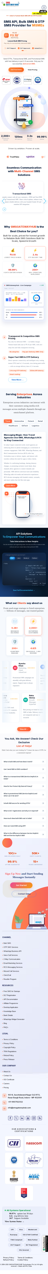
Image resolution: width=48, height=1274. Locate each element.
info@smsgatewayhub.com (19, 1111)
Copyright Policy (10, 1051)
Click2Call (7, 979)
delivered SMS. (29, 67)
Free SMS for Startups (12, 995)
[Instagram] (34, 1121)
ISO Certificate (9, 1083)
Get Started (21, 888)
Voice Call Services (11, 959)
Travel (7, 425)
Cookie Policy (22, 1263)
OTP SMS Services (11, 951)
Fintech (31, 425)
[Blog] (40, 1121)
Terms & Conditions (11, 1043)
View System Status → (14, 1225)
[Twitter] (16, 1121)
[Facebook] (10, 1121)
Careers (6, 1087)
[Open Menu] (44, 5)
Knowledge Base (10, 1015)
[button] (3, 204)
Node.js (26, 561)
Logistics (35, 429)
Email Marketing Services (13, 967)
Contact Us (8, 1079)
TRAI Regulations (10, 1055)
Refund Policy (9, 1059)
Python (34, 561)
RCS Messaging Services (13, 971)
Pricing (6, 1091)
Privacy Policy (9, 1047)
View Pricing (32, 73)
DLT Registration (10, 999)
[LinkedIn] (22, 1121)
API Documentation (11, 1003)
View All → (24, 732)
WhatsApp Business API (12, 955)
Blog (5, 1027)
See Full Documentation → (24, 594)
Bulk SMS (7, 947)
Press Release (9, 1063)
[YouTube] (28, 1121)
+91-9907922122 (15, 1105)
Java (18, 561)
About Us (7, 1075)
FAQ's (6, 1031)
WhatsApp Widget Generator (14, 1023)
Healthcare (13, 429)
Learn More (10, 489)
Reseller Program (10, 983)
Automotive (19, 425)
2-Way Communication (12, 963)
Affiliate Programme (11, 1007)
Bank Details (8, 1019)
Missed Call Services (11, 975)
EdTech (25, 429)
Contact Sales (24, 897)
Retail (40, 425)
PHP (12, 561)
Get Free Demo (16, 73)
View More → (17, 383)
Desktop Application (11, 1011)
